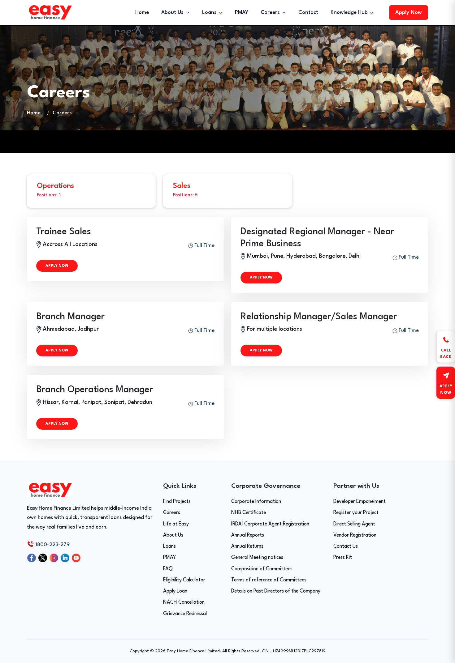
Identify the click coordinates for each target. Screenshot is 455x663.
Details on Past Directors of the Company (275, 591)
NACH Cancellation (184, 602)
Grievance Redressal (185, 613)
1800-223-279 (52, 544)
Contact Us (345, 546)
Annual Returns (247, 546)
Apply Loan (175, 591)
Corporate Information (256, 501)
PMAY (241, 12)
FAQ (168, 569)
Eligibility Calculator (184, 580)
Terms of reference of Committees (268, 580)
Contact (308, 12)
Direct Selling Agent (354, 524)
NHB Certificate (248, 512)
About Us (173, 535)
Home (142, 12)
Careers (171, 512)
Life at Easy (176, 524)
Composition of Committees (261, 569)
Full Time (203, 245)
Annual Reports (247, 535)
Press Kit (342, 557)
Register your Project (356, 512)
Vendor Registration (354, 535)
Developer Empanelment (359, 501)
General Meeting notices (257, 557)
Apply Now (408, 12)
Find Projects (177, 501)
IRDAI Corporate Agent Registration (270, 524)
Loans (169, 546)
